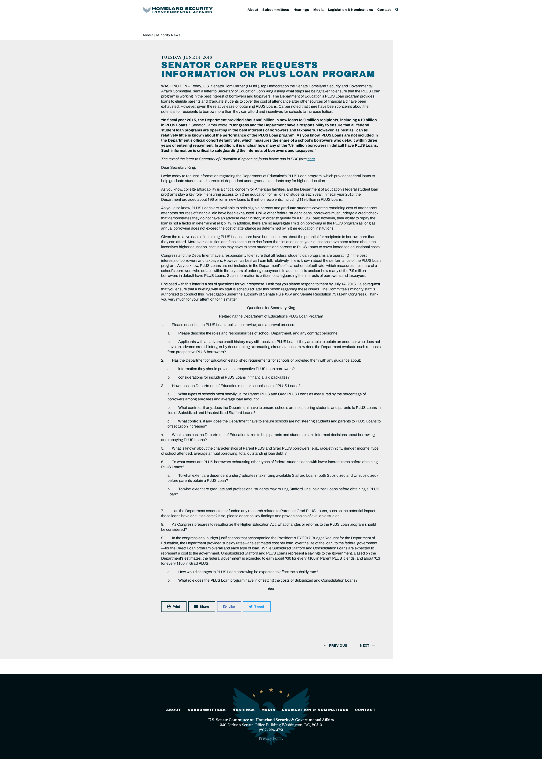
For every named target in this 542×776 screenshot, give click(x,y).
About (252, 9)
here (311, 159)
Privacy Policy (271, 738)
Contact (384, 9)
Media (318, 9)
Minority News (168, 35)
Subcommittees (275, 9)
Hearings (301, 9)
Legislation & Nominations (350, 9)
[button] (397, 10)
